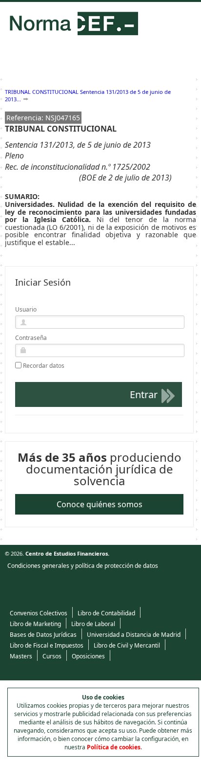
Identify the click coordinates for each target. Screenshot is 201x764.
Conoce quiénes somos (99, 504)
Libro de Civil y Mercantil (127, 645)
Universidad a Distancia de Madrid (134, 634)
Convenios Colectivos (38, 613)
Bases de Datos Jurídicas (43, 634)
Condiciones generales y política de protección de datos (82, 566)
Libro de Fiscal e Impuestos (46, 645)
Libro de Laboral (93, 624)
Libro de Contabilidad (106, 613)
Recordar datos (43, 366)
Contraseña (31, 338)
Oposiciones (88, 656)
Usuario (26, 309)
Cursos (51, 656)
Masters (21, 656)
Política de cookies (114, 747)
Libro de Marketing (35, 624)
